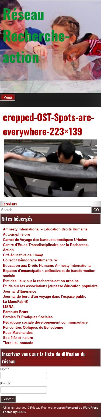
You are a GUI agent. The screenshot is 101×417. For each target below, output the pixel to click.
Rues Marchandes (18, 333)
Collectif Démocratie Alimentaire (30, 260)
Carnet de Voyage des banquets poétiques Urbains (45, 240)
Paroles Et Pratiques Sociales (28, 317)
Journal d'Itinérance (19, 291)
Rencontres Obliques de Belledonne (33, 327)
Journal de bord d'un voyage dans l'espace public (44, 297)
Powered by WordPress (81, 407)
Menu (8, 97)
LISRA (8, 307)
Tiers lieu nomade (18, 343)
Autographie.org (16, 234)
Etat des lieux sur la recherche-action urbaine (41, 281)
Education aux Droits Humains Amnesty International (47, 266)
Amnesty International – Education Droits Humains (45, 229)
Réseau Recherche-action (36, 35)
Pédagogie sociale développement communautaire (45, 322)
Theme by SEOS (14, 412)
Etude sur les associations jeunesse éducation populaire (50, 286)
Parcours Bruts (15, 312)
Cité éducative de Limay (23, 255)
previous (8, 203)
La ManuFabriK (15, 302)
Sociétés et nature (18, 338)
